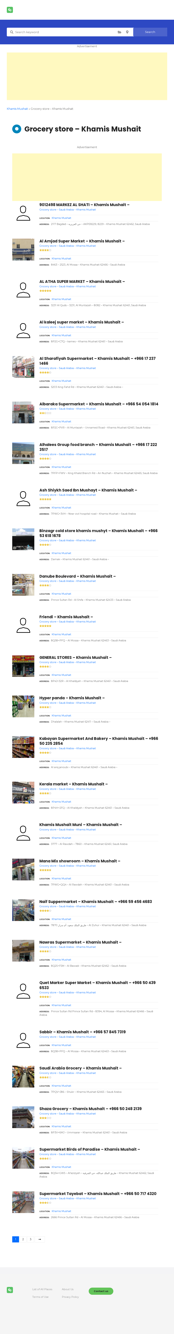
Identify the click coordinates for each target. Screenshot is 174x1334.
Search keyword (11, 32)
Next (40, 1239)
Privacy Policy (70, 1296)
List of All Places (42, 1289)
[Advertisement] (87, 76)
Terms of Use (40, 1296)
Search (150, 32)
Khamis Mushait (61, 218)
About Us (67, 1289)
